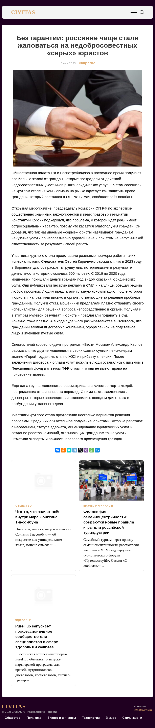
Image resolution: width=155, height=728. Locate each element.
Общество (87, 63)
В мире (111, 718)
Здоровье (23, 620)
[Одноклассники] (63, 450)
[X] (80, 450)
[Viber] (86, 450)
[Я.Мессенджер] (69, 450)
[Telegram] (74, 450)
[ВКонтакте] (57, 450)
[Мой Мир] (97, 450)
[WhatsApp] (91, 450)
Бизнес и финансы (98, 505)
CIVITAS (23, 12)
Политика (34, 718)
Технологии (91, 718)
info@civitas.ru (143, 710)
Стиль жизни (132, 718)
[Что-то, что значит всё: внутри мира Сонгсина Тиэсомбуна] (43, 480)
